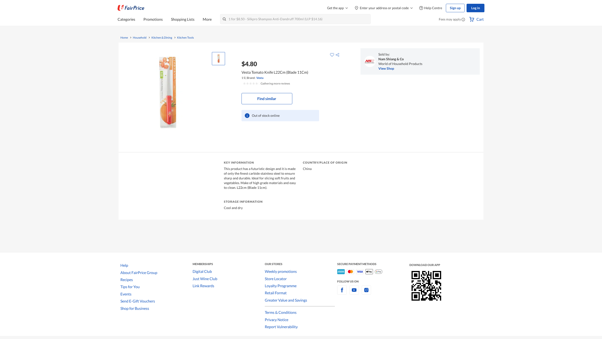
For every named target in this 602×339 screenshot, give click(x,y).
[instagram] (366, 293)
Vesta (259, 78)
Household (140, 37)
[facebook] (342, 293)
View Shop (386, 68)
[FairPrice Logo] (131, 8)
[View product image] (218, 58)
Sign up (455, 8)
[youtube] (354, 293)
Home (124, 37)
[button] (463, 20)
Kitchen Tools (185, 37)
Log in (475, 8)
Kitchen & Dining (161, 37)
